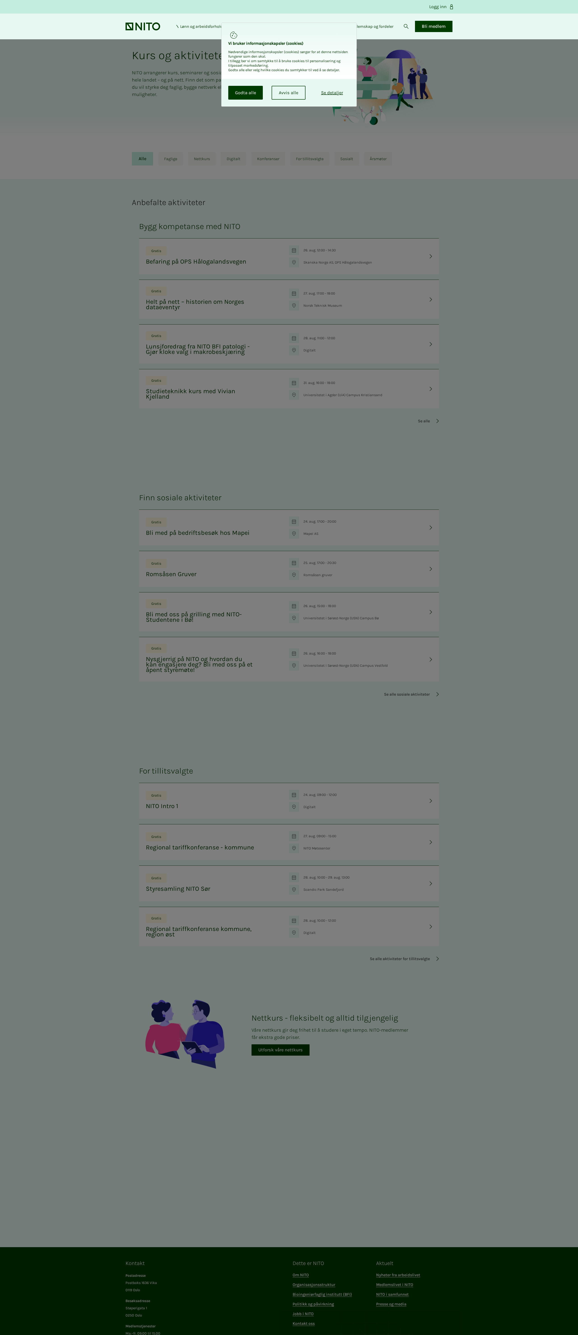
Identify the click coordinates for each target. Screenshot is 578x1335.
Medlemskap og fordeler (371, 26)
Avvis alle (288, 92)
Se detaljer (332, 92)
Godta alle (245, 92)
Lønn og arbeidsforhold (201, 26)
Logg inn (438, 6)
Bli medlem (434, 26)
